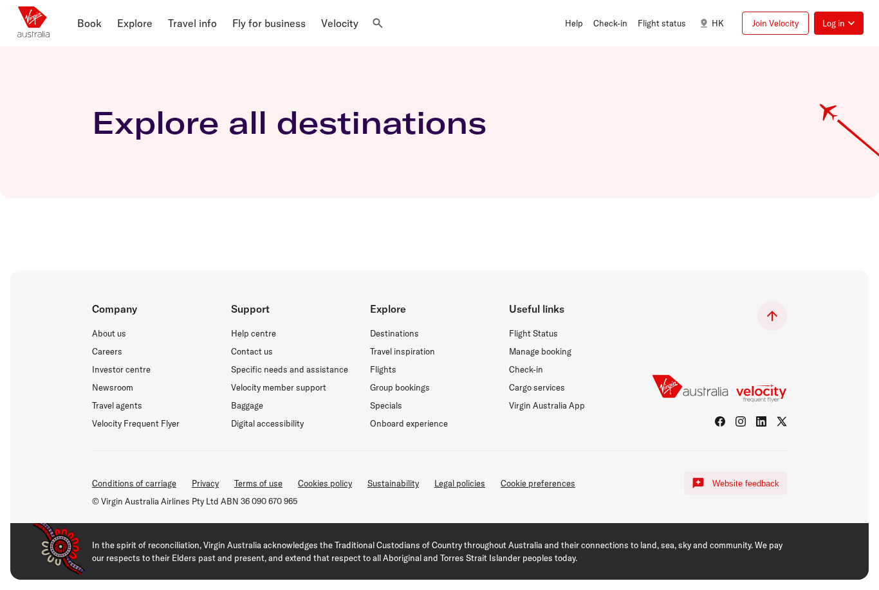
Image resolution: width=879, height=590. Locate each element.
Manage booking (540, 351)
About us (109, 333)
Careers (107, 351)
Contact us (252, 351)
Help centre (253, 333)
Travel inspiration (402, 351)
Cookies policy (325, 483)
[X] (782, 421)
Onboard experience (409, 423)
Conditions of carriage (134, 483)
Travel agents (117, 405)
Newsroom (112, 387)
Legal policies (459, 483)
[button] (89, 23)
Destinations (394, 333)
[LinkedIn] (761, 421)
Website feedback (745, 483)
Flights (383, 369)
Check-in (526, 369)
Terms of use (258, 483)
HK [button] (718, 23)
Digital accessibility (267, 423)
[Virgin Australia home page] (33, 23)
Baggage (247, 405)
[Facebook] (720, 421)
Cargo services (537, 387)
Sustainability (393, 483)
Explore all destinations (289, 122)
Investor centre (121, 369)
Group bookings (400, 387)
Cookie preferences (538, 483)
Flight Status (533, 333)
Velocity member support (278, 387)
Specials (386, 405)
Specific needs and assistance (289, 369)
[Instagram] (741, 421)
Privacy (205, 483)
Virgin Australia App (547, 405)
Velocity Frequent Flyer (136, 423)
